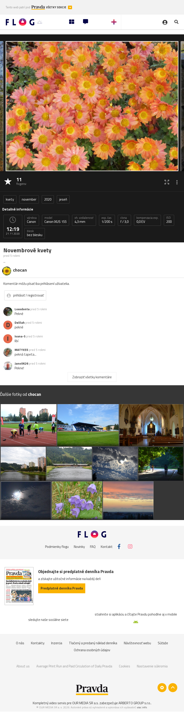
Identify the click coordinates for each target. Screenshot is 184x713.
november (29, 199)
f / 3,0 (124, 220)
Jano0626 (21, 363)
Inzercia (56, 643)
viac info (142, 707)
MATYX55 (21, 350)
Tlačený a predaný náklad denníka (93, 643)
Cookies (124, 666)
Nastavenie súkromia (152, 666)
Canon (32, 220)
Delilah (20, 322)
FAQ (93, 546)
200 (169, 220)
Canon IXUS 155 (55, 220)
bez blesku (34, 233)
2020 (47, 199)
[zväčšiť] (166, 181)
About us (23, 666)
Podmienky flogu (57, 546)
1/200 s (106, 220)
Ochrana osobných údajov (92, 650)
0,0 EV (147, 220)
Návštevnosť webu (137, 643)
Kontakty (37, 643)
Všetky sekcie (56, 7)
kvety (10, 199)
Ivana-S (20, 336)
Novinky (79, 546)
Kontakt (107, 546)
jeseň (63, 199)
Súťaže (163, 643)
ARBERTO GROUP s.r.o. (134, 703)
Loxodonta (22, 309)
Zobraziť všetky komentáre (92, 377)
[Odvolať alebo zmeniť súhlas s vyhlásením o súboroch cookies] (162, 687)
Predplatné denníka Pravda (62, 588)
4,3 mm (84, 220)
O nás (20, 643)
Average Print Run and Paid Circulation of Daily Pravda (74, 666)
